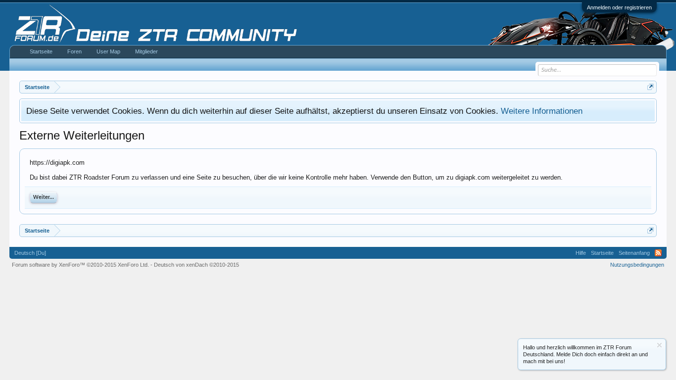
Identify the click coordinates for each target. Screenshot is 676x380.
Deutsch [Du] (30, 253)
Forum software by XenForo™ (80, 265)
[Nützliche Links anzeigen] (650, 87)
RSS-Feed (658, 252)
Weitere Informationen (541, 111)
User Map (108, 51)
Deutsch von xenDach (196, 265)
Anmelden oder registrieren (619, 7)
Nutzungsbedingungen (637, 265)
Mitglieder (146, 51)
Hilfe (581, 253)
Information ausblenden (659, 345)
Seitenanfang (634, 253)
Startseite (41, 51)
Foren (74, 51)
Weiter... (43, 197)
